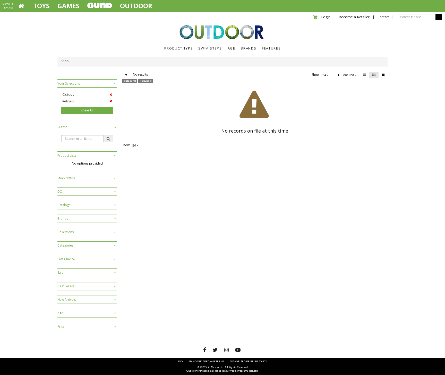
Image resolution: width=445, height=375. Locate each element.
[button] (87, 83)
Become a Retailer (351, 16)
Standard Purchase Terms (206, 361)
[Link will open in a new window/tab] (205, 350)
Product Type (178, 48)
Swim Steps (210, 48)
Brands (248, 48)
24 (324, 75)
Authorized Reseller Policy (248, 361)
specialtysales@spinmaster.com (240, 370)
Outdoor (222, 31)
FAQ (180, 361)
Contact (383, 17)
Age (231, 48)
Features (271, 48)
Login (325, 16)
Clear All (87, 110)
